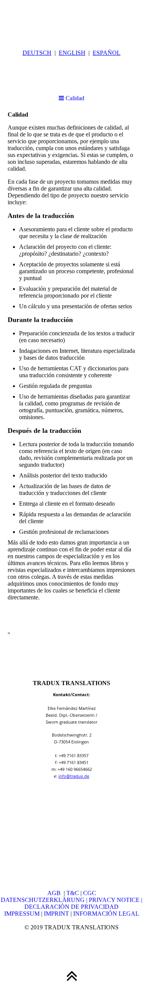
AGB (55, 893)
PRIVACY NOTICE (115, 900)
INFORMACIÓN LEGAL (106, 913)
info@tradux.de (73, 776)
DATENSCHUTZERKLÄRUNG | (45, 900)
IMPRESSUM (22, 913)
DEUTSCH (36, 53)
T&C (72, 893)
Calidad (74, 98)
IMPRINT (55, 913)
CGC (89, 893)
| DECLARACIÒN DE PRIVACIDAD (83, 903)
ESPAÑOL (107, 53)
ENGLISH (72, 53)
